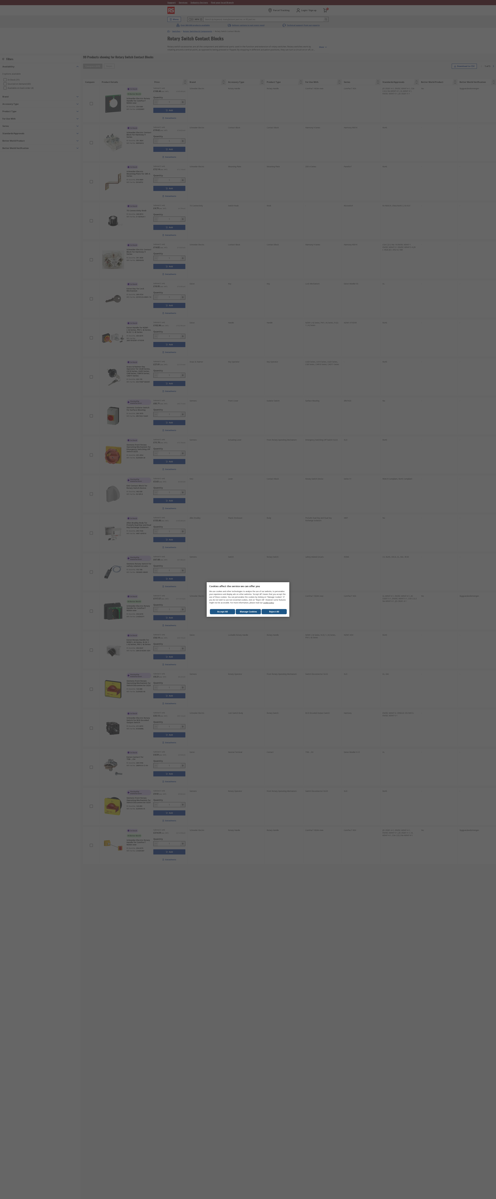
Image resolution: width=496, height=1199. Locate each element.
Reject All (274, 611)
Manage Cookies (248, 611)
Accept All (222, 611)
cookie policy (268, 602)
